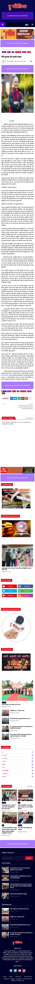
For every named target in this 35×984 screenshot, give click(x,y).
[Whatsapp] (19, 398)
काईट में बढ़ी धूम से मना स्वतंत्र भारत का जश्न (11, 704)
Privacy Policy (28, 976)
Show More (30, 786)
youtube (10, 586)
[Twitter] (15, 398)
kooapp (9, 600)
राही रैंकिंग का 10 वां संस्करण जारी (17, 710)
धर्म (18, 767)
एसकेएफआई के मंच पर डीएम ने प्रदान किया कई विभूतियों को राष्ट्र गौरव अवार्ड (16, 568)
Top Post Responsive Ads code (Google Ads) (17, 69)
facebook (27, 586)
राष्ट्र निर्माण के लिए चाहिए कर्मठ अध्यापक (25, 828)
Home (3, 49)
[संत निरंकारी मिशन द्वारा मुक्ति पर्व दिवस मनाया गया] (5, 721)
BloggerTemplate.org (17, 980)
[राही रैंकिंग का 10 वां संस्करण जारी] (5, 713)
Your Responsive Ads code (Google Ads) (17, 15)
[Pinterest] (22, 398)
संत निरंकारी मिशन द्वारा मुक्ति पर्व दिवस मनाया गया (20, 718)
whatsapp (27, 591)
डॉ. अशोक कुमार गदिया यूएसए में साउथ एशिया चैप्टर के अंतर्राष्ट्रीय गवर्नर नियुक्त (21, 727)
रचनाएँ (7, 49)
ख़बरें (13, 52)
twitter (11, 591)
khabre (4, 52)
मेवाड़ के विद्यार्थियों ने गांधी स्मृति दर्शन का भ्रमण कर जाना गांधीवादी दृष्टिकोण (25, 806)
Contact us (18, 976)
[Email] (26, 398)
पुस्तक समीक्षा (18, 52)
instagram (27, 595)
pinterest (10, 595)
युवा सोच (24, 52)
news (9, 52)
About (11, 976)
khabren (18, 758)
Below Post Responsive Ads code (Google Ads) (18, 385)
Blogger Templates (16, 979)
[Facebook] (11, 398)
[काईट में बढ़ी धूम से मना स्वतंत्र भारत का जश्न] (17, 689)
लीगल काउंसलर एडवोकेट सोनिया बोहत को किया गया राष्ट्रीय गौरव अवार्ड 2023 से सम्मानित (21, 735)
